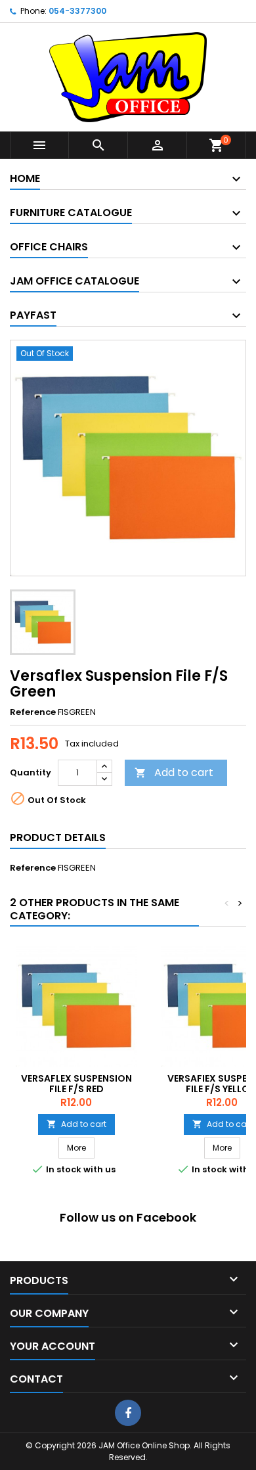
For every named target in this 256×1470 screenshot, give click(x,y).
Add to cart (174, 772)
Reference (33, 712)
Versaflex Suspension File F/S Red (76, 1083)
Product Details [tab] (58, 837)
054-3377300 (77, 10)
